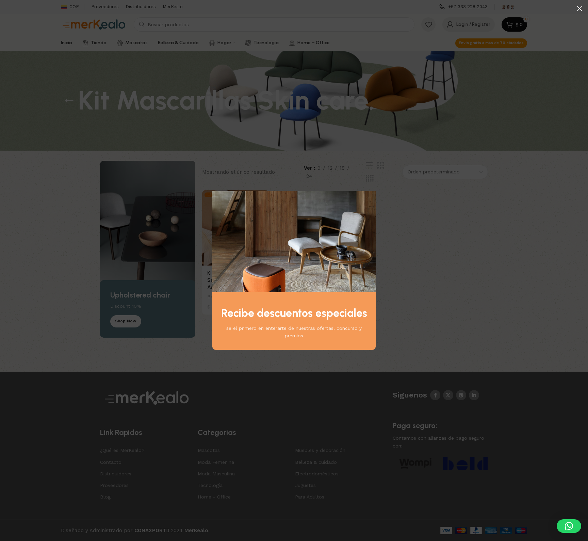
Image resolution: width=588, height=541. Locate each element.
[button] (569, 526)
